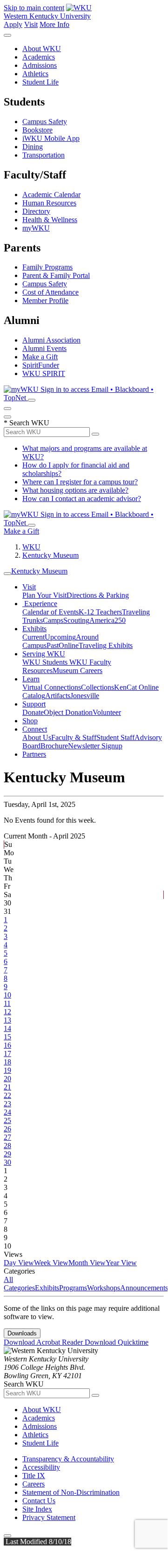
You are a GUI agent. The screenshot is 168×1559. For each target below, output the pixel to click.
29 (7, 1154)
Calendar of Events (50, 612)
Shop (30, 721)
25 (7, 1120)
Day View (19, 1263)
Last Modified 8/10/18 (37, 1542)
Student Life (40, 82)
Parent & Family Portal (56, 275)
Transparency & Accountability (68, 1459)
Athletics (35, 74)
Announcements (144, 1288)
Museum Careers (77, 670)
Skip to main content (34, 8)
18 (7, 1062)
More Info (54, 24)
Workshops (103, 1288)
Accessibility (41, 1467)
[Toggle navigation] (7, 573)
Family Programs (47, 267)
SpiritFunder (40, 365)
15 (7, 1037)
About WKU (41, 49)
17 (7, 1053)
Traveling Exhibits (106, 645)
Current (33, 637)
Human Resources (49, 203)
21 (7, 1087)
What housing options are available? (75, 490)
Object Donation (68, 712)
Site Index (37, 1509)
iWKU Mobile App (51, 138)
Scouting (76, 620)
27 (7, 1137)
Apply (13, 24)
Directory (36, 211)
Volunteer (107, 712)
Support (34, 704)
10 (7, 995)
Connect (34, 729)
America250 (107, 620)
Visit (31, 24)
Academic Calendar (51, 194)
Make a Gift (40, 357)
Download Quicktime (116, 1342)
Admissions (39, 65)
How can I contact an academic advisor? (81, 498)
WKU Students (45, 662)
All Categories (19, 1283)
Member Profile (45, 300)
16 (7, 1045)
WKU (31, 547)
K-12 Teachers (100, 612)
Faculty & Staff (73, 737)
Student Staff (115, 737)
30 (7, 1162)
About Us (36, 737)
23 (7, 1104)
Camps (53, 620)
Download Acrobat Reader (44, 1342)
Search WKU (26, 423)
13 (7, 1020)
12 (7, 1012)
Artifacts (57, 696)
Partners (34, 754)
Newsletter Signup (95, 746)
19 (7, 1070)
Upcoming (60, 637)
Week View (51, 1263)
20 (7, 1079)
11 (7, 1003)
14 (7, 1028)
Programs (73, 1288)
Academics (38, 57)
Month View (87, 1263)
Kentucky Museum (50, 555)
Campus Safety (44, 122)
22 (7, 1095)
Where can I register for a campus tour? (80, 482)
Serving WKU (43, 654)
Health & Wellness (49, 220)
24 (7, 1112)
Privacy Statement (48, 1517)
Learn (31, 679)
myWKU (36, 228)
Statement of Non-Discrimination (71, 1492)
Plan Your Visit (44, 595)
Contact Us (38, 1501)
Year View (121, 1263)
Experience (39, 604)
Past (53, 645)
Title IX (33, 1476)
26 (7, 1129)
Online (69, 645)
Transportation (43, 155)
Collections (97, 687)
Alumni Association (51, 340)
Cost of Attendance (50, 292)
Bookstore (37, 130)
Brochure (54, 746)
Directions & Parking (98, 595)
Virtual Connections (51, 687)
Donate (33, 712)
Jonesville (84, 696)
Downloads (22, 1333)
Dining (32, 147)
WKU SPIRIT (43, 373)
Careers (33, 1484)
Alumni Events (44, 348)
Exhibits (34, 629)
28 (7, 1145)
